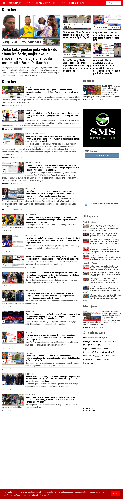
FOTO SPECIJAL (30, 395)
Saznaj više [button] (45, 495)
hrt (86, 345)
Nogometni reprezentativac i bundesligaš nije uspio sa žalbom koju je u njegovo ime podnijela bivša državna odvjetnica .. (52, 246)
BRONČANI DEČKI (30, 291)
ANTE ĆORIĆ (29, 332)
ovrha (98, 352)
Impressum (88, 408)
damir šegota (102, 338)
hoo (116, 341)
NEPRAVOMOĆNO (30, 110)
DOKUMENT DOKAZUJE (32, 163)
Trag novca (43, 3)
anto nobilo (89, 338)
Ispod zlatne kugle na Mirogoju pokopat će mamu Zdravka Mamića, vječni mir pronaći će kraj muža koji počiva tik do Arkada (105, 274)
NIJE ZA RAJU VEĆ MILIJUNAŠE (35, 134)
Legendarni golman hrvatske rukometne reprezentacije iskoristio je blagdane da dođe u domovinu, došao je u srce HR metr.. (51, 385)
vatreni (98, 356)
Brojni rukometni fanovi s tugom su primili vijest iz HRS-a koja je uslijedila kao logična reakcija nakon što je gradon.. (50, 322)
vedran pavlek (109, 356)
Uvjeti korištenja (91, 410)
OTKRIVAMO (29, 353)
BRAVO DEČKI (29, 312)
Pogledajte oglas (102, 155)
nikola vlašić (89, 352)
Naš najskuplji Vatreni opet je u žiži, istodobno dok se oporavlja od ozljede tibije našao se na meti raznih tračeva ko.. (51, 281)
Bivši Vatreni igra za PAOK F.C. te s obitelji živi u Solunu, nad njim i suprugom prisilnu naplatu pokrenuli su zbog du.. (51, 262)
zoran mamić (89, 363)
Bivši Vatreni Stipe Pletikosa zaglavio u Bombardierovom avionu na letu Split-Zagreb (76, 35)
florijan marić (106, 341)
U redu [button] (115, 494)
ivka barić (93, 345)
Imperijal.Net (7, 105)
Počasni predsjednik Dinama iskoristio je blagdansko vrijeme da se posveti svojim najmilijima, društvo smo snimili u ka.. (40, 405)
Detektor (59, 3)
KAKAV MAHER (29, 87)
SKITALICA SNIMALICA (32, 215)
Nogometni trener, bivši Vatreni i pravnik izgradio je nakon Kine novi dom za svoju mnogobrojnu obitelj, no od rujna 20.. (52, 364)
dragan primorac (92, 341)
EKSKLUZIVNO (29, 374)
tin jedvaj (88, 356)
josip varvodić (105, 345)
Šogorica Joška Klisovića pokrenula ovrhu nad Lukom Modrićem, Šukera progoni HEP (106, 36)
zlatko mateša (104, 359)
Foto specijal (76, 3)
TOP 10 (29, 3)
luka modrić (103, 348)
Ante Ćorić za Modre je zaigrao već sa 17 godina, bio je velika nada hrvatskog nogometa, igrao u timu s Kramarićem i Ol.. (51, 343)
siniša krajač (109, 352)
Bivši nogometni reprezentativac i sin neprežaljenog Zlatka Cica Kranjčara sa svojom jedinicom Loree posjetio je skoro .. (39, 225)
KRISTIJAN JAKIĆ (30, 236)
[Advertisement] (102, 181)
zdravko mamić (90, 359)
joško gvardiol (90, 348)
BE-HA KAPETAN (30, 189)
